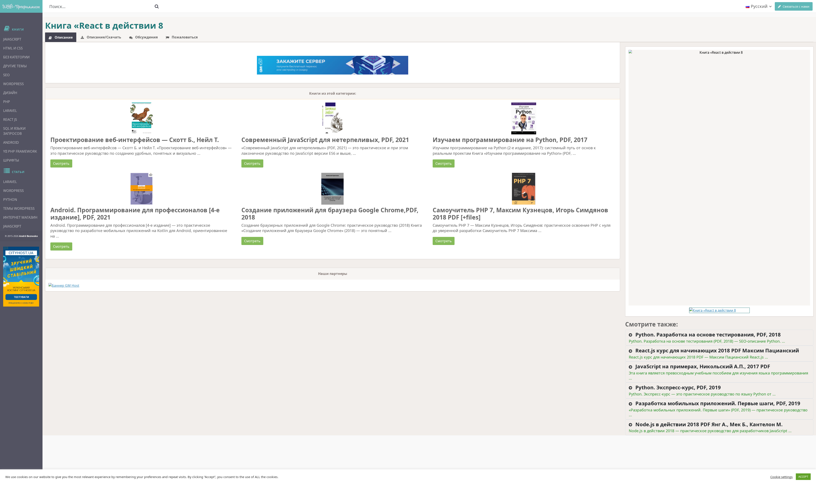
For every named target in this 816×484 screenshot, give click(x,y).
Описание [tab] (63, 37)
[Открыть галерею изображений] (719, 177)
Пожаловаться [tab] (184, 37)
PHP (6, 101)
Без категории (16, 57)
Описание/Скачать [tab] (103, 37)
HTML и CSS (13, 48)
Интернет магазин (20, 217)
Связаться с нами (796, 6)
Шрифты (11, 160)
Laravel (10, 110)
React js (10, 119)
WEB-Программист (21, 6)
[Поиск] (157, 6)
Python (10, 199)
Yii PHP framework (20, 151)
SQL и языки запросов (14, 131)
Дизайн (10, 92)
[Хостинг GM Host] (332, 65)
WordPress (13, 84)
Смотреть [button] (61, 163)
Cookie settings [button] (781, 477)
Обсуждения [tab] (146, 37)
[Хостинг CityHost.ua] (21, 276)
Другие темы (15, 66)
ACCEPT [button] (803, 476)
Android (11, 142)
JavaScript (12, 39)
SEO (6, 75)
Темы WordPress (19, 208)
